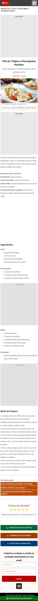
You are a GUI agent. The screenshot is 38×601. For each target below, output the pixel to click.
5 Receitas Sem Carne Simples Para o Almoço (16, 493)
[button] (34, 3)
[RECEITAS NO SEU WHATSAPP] (7, 598)
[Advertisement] (19, 37)
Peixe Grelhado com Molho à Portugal (17, 484)
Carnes (14, 8)
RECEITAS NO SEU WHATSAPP (21, 598)
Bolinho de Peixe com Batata (13, 488)
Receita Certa (5, 8)
